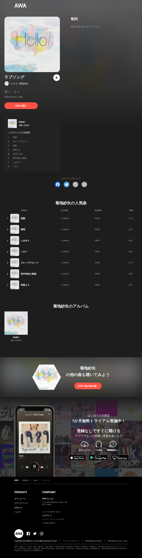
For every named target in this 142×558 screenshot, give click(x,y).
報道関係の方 (47, 515)
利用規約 (54, 541)
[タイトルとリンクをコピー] (75, 184)
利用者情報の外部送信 (93, 541)
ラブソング (46, 480)
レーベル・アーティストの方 (53, 519)
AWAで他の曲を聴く (88, 385)
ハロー (16, 166)
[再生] (56, 77)
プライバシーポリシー (71, 541)
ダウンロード (20, 498)
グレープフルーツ (20, 141)
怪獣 (15, 145)
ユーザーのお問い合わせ (51, 511)
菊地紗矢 (23, 83)
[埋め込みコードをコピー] (84, 184)
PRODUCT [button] (20, 492)
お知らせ (18, 507)
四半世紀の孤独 (19, 158)
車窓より (17, 149)
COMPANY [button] (49, 492)
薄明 (15, 137)
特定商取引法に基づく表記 (118, 541)
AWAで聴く (21, 105)
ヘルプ (17, 511)
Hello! (22, 121)
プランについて (21, 503)
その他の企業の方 (48, 523)
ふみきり (17, 162)
